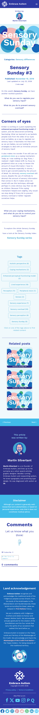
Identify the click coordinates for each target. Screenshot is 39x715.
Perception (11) (9, 291)
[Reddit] (22, 712)
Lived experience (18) (19, 285)
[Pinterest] (17, 712)
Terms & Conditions (25, 690)
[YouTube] (17, 700)
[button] (36, 4)
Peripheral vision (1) (28, 291)
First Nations (21, 609)
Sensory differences (25, 59)
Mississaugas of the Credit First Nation (19, 640)
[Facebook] (2, 712)
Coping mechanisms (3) (19, 270)
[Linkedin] (31, 712)
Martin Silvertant (19, 21)
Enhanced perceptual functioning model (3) (19, 277)
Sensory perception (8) (19, 315)
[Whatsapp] (26, 712)
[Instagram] (12, 712)
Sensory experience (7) (19, 303)
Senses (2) (20, 297)
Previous (7, 422)
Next (33, 422)
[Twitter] (7, 712)
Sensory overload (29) (19, 309)
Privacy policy (11, 690)
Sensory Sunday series (19, 238)
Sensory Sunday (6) (19, 321)
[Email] (36, 712)
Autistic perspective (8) (19, 263)
